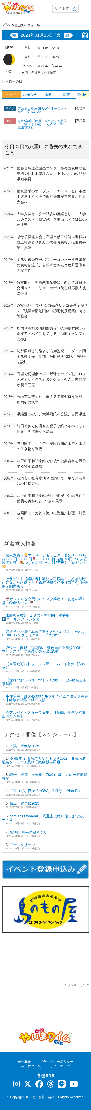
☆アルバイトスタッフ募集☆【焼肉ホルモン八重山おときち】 (44, 714)
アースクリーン (22, 845)
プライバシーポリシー (57, 1062)
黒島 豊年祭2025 (24, 803)
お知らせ (30, 94)
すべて (11, 94)
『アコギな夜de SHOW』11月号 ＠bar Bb (44, 791)
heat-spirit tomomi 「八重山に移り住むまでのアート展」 (44, 818)
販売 (48, 94)
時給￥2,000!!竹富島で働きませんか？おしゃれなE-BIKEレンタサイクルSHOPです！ (43, 633)
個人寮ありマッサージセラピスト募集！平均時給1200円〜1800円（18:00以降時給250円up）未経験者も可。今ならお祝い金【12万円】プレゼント (44, 559)
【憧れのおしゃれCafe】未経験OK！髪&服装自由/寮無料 (44, 682)
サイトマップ (60, 1066)
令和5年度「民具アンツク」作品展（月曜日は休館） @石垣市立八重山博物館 (42, 124)
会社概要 (24, 1062)
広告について (31, 1066)
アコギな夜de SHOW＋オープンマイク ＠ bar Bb (42, 110)
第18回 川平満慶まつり (28, 832)
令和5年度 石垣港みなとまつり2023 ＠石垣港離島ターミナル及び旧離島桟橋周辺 (44, 760)
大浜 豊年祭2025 (24, 746)
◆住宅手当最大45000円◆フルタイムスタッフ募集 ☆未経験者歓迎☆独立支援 (45, 698)
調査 (66, 94)
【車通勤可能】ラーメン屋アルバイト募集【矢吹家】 (44, 666)
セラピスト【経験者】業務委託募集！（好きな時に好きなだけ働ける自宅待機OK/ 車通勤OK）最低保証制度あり (45, 582)
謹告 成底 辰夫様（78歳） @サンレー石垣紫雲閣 (44, 776)
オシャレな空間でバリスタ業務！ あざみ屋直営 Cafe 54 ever (44, 601)
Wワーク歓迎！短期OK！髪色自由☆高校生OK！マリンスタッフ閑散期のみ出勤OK (43, 649)
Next (85, 94)
